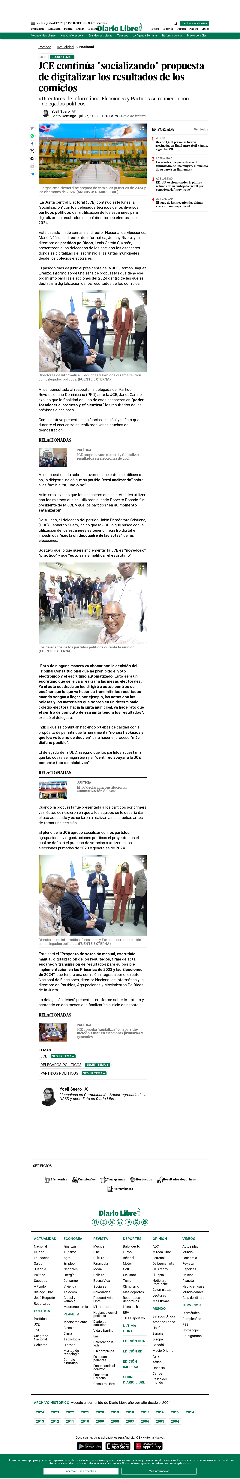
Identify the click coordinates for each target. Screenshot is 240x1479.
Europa (158, 1339)
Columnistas (162, 1290)
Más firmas (161, 1301)
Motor (127, 1263)
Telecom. (71, 1292)
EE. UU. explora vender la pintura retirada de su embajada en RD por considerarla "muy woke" (180, 186)
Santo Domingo (64, 116)
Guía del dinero (193, 1298)
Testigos (122, 35)
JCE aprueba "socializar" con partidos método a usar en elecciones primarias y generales (110, 1033)
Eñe (96, 1336)
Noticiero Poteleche (160, 1282)
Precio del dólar (196, 35)
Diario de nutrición (99, 1323)
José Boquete (44, 1298)
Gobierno (40, 1345)
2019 (115, 1412)
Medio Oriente (163, 1350)
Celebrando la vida (103, 1343)
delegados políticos (61, 1065)
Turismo (70, 1252)
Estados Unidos (164, 1316)
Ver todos (201, 129)
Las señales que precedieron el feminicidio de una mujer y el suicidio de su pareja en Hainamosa (182, 166)
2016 (160, 1412)
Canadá (158, 1345)
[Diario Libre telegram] (128, 1222)
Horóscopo (190, 1330)
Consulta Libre (104, 1384)
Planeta (193, 29)
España (158, 1333)
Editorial (159, 1258)
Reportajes (42, 1303)
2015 (175, 1412)
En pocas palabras (100, 1358)
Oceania (159, 1368)
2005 (160, 1421)
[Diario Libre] (120, 27)
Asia (156, 1356)
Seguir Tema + (62, 57)
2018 (130, 1412)
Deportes (168, 29)
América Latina (164, 1322)
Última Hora (37, 29)
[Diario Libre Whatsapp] (144, 1222)
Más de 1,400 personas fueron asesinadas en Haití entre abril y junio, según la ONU (181, 146)
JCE (43, 1056)
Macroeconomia (76, 1307)
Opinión (181, 29)
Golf (126, 1269)
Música (98, 1246)
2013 (40, 1421)
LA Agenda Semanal (145, 35)
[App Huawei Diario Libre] (148, 1446)
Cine (96, 1252)
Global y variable (69, 1299)
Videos (205, 29)
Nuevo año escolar (72, 35)
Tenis (127, 1281)
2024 (40, 1412)
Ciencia (69, 1328)
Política (68, 29)
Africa (157, 1362)
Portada (44, 47)
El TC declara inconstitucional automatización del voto (102, 789)
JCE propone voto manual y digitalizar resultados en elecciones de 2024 (108, 457)
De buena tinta (163, 1263)
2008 (115, 1421)
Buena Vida (101, 1281)
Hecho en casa (193, 1286)
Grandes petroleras (100, 35)
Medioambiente (75, 1322)
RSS (185, 1324)
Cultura (98, 1258)
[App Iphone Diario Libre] (118, 1446)
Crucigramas (192, 1336)
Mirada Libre (162, 1252)
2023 (55, 1412)
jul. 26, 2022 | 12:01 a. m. (99, 116)
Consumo (71, 1281)
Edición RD (132, 1351)
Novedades (101, 1292)
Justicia (84, 782)
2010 (85, 1421)
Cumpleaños (191, 1319)
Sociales (99, 1286)
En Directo (160, 1269)
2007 (130, 1421)
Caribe (157, 1373)
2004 (175, 1421)
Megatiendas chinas (43, 35)
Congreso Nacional (41, 1337)
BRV (126, 1312)
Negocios (71, 1269)
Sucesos (40, 1281)
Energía (69, 1275)
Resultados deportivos (131, 1299)
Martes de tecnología (71, 1352)
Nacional (40, 1246)
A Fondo (40, 1286)
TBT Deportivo (134, 1318)
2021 (85, 1412)
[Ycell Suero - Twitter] (74, 111)
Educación (41, 1258)
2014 (190, 1412)
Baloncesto (131, 1246)
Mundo (80, 29)
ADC (156, 1246)
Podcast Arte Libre (103, 1299)
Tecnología (72, 1339)
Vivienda (70, 1286)
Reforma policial (172, 35)
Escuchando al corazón (104, 1367)
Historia (69, 1345)
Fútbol (127, 1252)
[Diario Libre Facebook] (95, 1222)
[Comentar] (32, 159)
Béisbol (128, 1258)
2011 (70, 1421)
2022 (70, 1412)
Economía (93, 29)
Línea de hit (131, 1307)
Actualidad (54, 29)
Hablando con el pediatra (105, 1314)
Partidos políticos (59, 1073)
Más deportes (133, 1292)
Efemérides (191, 1313)
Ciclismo (129, 1275)
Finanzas (70, 1246)
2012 (55, 1421)
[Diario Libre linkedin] (120, 1222)
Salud (38, 1263)
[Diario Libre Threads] (136, 1222)
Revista (155, 29)
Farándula (100, 1263)
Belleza (98, 1275)
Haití (156, 1328)
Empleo (69, 1263)
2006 (145, 1421)
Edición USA (134, 1341)
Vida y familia (103, 1331)
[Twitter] (86, 1088)
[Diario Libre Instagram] (103, 1222)
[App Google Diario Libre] (90, 1446)
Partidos (40, 1319)
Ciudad (39, 1252)
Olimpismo (131, 1286)
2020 (100, 1412)
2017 (145, 1412)
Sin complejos (103, 1351)
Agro (67, 1258)
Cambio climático (71, 1361)
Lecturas (159, 1295)
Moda (97, 1269)
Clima (68, 1333)
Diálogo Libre (43, 1292)
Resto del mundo (160, 1380)
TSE (37, 1330)
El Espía (158, 1275)
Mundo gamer (192, 1292)
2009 (100, 1421)
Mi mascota (102, 1307)
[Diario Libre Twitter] (111, 1222)
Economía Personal (100, 1376)
